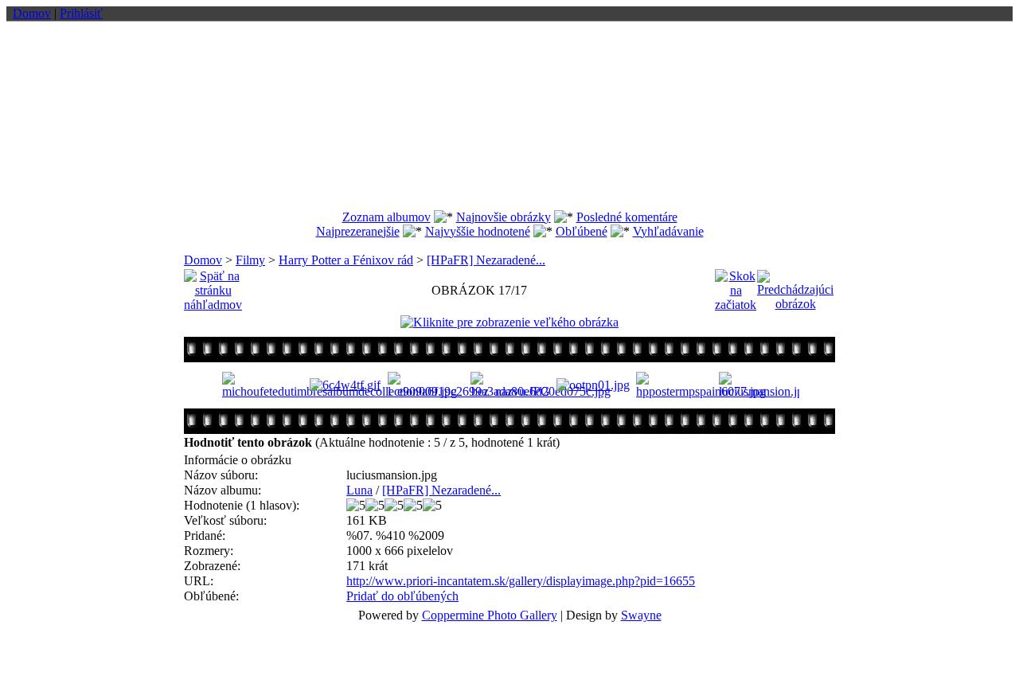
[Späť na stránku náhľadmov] (213, 286)
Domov (32, 13)
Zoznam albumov (386, 217)
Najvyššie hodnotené (477, 231)
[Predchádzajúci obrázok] (795, 286)
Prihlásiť (81, 13)
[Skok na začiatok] (735, 286)
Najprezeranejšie (358, 231)
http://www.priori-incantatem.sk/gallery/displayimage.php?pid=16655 (520, 581)
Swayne (641, 615)
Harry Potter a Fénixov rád (346, 260)
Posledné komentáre (626, 217)
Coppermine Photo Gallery (489, 615)
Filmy (250, 260)
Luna (359, 490)
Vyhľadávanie (668, 231)
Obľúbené (581, 231)
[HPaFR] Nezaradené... (486, 260)
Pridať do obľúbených (402, 596)
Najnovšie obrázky (503, 217)
